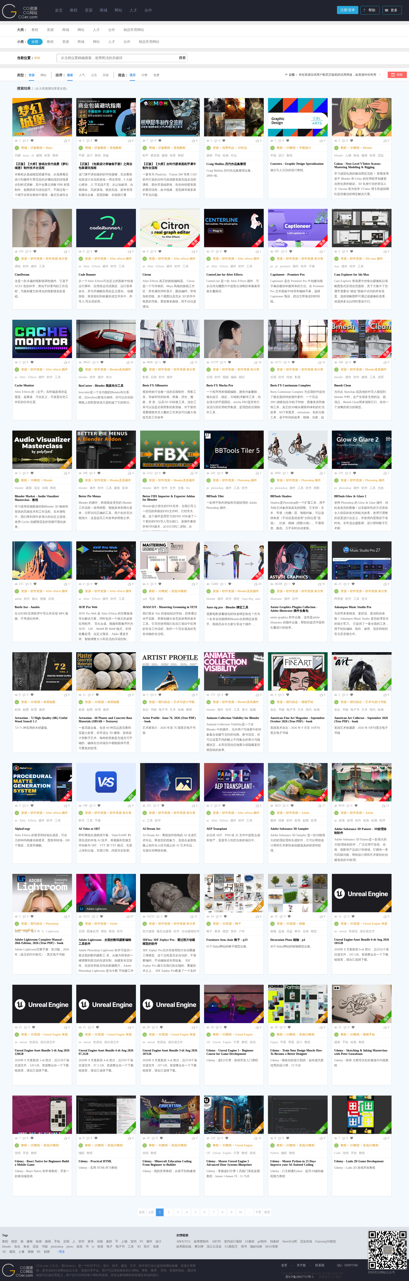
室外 (234, 931)
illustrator (276, 598)
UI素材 (249, 1241)
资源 (50, 30)
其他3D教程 (179, 591)
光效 (381, 488)
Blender (367, 147)
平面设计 (305, 147)
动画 (45, 488)
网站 (81, 30)
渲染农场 (306, 1241)
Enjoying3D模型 (325, 1241)
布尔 (109, 377)
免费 (156, 75)
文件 (173, 488)
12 (259, 1138)
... (249, 1212)
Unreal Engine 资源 (375, 923)
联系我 (319, 1265)
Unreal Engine (244, 1034)
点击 (94, 75)
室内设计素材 (233, 1241)
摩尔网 (198, 1246)
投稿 (400, 74)
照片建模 (148, 931)
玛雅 (18, 155)
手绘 (217, 155)
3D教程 (355, 147)
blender (338, 155)
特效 (289, 377)
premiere (285, 266)
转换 (281, 820)
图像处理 (93, 931)
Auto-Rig (247, 598)
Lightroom (52, 931)
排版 (106, 155)
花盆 (289, 931)
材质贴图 (49, 702)
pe (271, 266)
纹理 (34, 709)
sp (335, 820)
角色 (356, 155)
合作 (111, 30)
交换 (181, 488)
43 (259, 584)
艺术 (173, 709)
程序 (382, 820)
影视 (145, 377)
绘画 (226, 155)
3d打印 (216, 1241)
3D (139, 1246)
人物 (348, 155)
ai (144, 820)
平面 (82, 155)
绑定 (237, 598)
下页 (258, 1212)
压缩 (51, 598)
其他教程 (116, 147)
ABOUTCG (183, 1241)
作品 (234, 155)
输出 (35, 598)
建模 (39, 155)
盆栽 (281, 931)
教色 (112, 931)
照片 (147, 1246)
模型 (226, 931)
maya (26, 155)
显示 (245, 709)
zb (32, 155)
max (336, 266)
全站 (37, 57)
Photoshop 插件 (247, 480)
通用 (132, 75)
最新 (70, 75)
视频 (226, 377)
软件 (26, 266)
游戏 (253, 1042)
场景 (156, 1246)
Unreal (217, 1042)
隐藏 (253, 709)
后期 (154, 377)
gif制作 (262, 1241)
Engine (227, 1042)
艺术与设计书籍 (184, 702)
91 (323, 584)
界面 (291, 1042)
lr (43, 931)
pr (276, 266)
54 (259, 362)
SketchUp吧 (289, 1241)
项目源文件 (367, 931)
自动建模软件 (191, 931)
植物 (302, 923)
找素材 (274, 1241)
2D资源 (35, 702)
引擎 (236, 1042)
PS (141, 1241)
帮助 (372, 10)
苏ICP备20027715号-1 (299, 1276)
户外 (242, 931)
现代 (309, 709)
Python (274, 1153)
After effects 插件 (121, 258)
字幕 (312, 266)
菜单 (125, 488)
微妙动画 (256, 1246)
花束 (306, 931)
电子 (109, 1246)
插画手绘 (307, 702)
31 (195, 916)
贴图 (26, 709)
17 (323, 805)
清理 (381, 377)
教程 (35, 30)
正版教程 (36, 147)
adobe (18, 598)
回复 (106, 75)
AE (4, 1251)
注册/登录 (347, 10)
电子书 (163, 709)
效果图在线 (183, 1246)
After (86, 266)
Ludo (337, 1153)
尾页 (267, 1212)
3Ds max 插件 (374, 258)
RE (39, 1251)
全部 (35, 41)
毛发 (152, 598)
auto (257, 598)
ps (207, 488)
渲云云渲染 (214, 1246)
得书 (244, 1246)
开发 (26, 1153)
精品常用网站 (134, 30)
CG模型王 (231, 1246)
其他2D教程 (307, 1034)
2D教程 (291, 147)
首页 (59, 10)
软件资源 (36, 258)
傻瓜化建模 (164, 931)
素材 (42, 709)
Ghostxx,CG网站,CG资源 (19, 11)
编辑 (234, 377)
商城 (65, 30)
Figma (274, 1042)
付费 (144, 75)
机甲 (145, 155)
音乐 (364, 598)
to (93, 1246)
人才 (96, 30)
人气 (82, 75)
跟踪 (242, 377)
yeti (145, 598)
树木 (298, 931)
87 (132, 916)
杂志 (145, 709)
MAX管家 (271, 1246)
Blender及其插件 (120, 369)
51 (387, 805)
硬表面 (155, 155)
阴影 (317, 488)
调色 (18, 266)
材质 (47, 155)
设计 (90, 155)
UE (208, 1042)
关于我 (301, 1265)
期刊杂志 (164, 702)
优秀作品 (228, 147)
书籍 (154, 709)
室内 (134, 1241)
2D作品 (242, 147)
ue (335, 931)
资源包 (353, 931)
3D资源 (227, 923)
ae (80, 266)
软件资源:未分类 (57, 258)
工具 (42, 266)
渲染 (381, 155)
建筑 (12, 1251)
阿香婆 (338, 598)
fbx (188, 488)
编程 (82, 1153)
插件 (34, 266)
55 (195, 362)
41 (132, 362)
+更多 (61, 1251)
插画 (209, 155)
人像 (21, 1251)
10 (195, 473)
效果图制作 (201, 1241)
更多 (394, 10)
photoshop (217, 488)
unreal (343, 931)
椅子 (238, 923)
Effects (96, 266)
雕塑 (189, 709)
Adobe (305, 812)
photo (69, 1246)
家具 (217, 931)
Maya (49, 147)
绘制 (366, 820)
